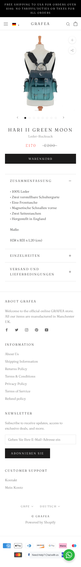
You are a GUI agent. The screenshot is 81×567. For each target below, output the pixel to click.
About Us (12, 354)
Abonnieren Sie (27, 453)
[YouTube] (46, 329)
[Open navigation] (6, 23)
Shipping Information (21, 361)
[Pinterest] (36, 329)
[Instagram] (26, 329)
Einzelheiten (25, 256)
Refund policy (15, 398)
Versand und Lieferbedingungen (32, 271)
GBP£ (25, 506)
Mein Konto (14, 487)
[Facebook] (6, 329)
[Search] (68, 24)
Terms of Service (17, 391)
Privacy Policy (16, 384)
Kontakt (11, 480)
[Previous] (17, 117)
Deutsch (48, 506)
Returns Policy (16, 369)
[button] (16, 24)
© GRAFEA (40, 516)
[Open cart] (75, 24)
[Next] (63, 117)
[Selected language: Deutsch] (16, 24)
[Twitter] (16, 329)
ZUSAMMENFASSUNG (31, 181)
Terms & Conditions (20, 376)
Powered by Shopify (40, 522)
